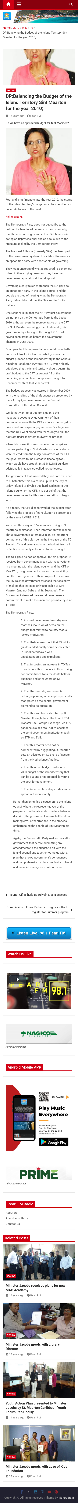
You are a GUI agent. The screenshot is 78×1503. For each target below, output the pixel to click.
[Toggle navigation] (19, 4)
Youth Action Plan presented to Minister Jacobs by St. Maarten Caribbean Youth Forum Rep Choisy (36, 1407)
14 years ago (16, 1295)
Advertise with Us (17, 1218)
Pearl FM (35, 115)
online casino (14, 217)
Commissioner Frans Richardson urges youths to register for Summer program (38, 909)
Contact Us (13, 1224)
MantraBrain (66, 1497)
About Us (11, 1212)
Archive (11, 90)
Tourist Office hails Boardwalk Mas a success (38, 894)
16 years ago (16, 115)
